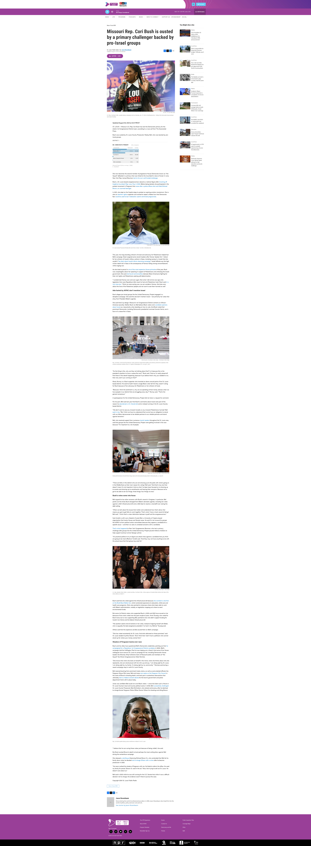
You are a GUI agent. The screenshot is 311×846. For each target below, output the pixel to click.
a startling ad (125, 758)
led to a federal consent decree (129, 678)
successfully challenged (161, 686)
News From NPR (111, 25)
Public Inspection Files (188, 820)
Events (163, 820)
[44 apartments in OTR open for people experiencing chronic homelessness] (185, 144)
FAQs (184, 827)
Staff (184, 830)
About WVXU (143, 823)
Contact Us (164, 823)
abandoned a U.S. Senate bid (128, 404)
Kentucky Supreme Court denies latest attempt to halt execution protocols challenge (196, 162)
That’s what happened (120, 528)
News (107, 17)
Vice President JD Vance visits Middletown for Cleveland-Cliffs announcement (196, 36)
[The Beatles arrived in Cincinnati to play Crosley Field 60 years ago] (185, 77)
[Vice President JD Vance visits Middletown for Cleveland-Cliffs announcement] (185, 33)
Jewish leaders (144, 420)
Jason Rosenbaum (126, 50)
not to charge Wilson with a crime (143, 760)
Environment (194, 103)
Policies (163, 830)
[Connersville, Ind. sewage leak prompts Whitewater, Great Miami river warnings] (185, 105)
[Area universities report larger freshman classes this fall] (185, 132)
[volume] (112, 12)
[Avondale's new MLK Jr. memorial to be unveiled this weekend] (185, 119)
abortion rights (122, 194)
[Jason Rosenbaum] (110, 802)
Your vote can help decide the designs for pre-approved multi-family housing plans (197, 65)
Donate (201, 4)
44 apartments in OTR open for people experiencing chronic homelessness (197, 147)
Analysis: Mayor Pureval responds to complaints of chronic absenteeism (197, 93)
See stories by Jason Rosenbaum (127, 805)
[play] (107, 12)
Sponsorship (175, 17)
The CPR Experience (145, 820)
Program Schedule (144, 827)
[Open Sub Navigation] (110, 17)
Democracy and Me (166, 827)
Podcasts (132, 17)
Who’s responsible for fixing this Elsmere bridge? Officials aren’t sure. (197, 51)
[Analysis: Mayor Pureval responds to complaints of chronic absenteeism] (185, 91)
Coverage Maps (186, 823)
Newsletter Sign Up (145, 830)
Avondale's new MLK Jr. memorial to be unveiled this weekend (197, 121)
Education (193, 129)
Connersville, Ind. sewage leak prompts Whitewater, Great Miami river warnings (197, 108)
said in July (116, 412)
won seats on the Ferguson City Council (153, 673)
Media (192, 74)
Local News (194, 46)
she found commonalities (135, 274)
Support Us (166, 17)
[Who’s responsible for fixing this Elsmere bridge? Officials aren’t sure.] (185, 49)
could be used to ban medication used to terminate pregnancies (135, 197)
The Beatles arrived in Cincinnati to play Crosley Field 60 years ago (197, 79)
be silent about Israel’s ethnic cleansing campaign (134, 261)
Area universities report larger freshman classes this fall (197, 133)
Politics (193, 30)
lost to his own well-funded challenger (145, 178)
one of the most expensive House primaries (142, 269)
